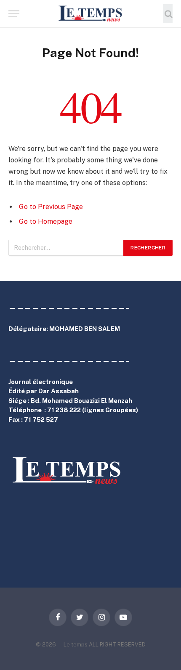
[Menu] (13, 13)
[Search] (168, 13)
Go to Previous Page (51, 207)
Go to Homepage (45, 221)
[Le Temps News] (90, 13)
